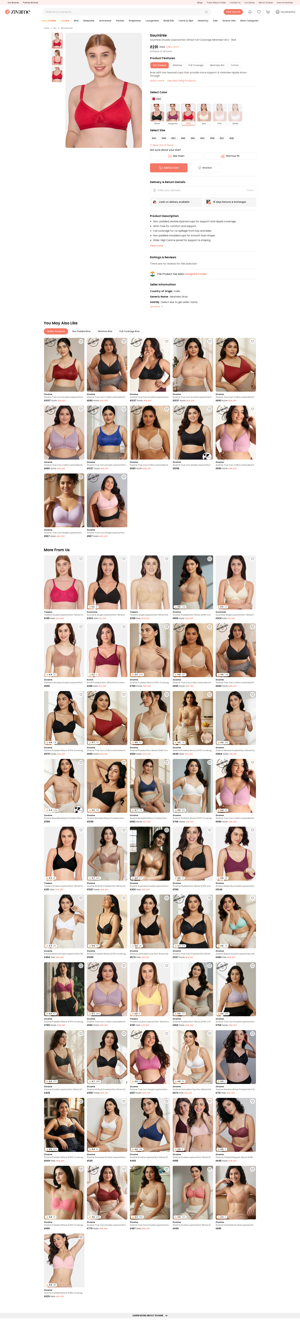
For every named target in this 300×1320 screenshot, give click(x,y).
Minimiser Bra (67, 28)
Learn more (157, 80)
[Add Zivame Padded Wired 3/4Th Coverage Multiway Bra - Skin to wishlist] (209, 694)
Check (250, 190)
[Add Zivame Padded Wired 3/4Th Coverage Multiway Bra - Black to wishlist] (80, 1101)
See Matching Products (181, 80)
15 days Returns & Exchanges (229, 201)
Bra (54, 28)
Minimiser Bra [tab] (217, 65)
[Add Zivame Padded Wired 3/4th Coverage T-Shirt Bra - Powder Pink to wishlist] (80, 1236)
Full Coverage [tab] (196, 65)
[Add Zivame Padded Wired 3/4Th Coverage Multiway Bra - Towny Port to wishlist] (209, 1236)
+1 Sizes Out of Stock (161, 145)
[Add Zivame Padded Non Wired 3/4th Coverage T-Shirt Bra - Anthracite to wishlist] (209, 965)
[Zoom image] (103, 90)
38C (193, 138)
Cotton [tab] (235, 65)
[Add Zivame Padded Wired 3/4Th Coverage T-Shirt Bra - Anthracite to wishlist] (80, 694)
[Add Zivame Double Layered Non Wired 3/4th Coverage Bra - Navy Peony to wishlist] (166, 1101)
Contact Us (235, 2)
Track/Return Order (216, 2)
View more (156, 245)
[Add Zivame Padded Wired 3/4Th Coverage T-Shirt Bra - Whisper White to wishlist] (209, 762)
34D (164, 138)
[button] (206, 11)
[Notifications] (250, 12)
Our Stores (249, 2)
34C (154, 138)
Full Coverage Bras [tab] (130, 331)
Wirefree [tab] (177, 65)
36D (183, 138)
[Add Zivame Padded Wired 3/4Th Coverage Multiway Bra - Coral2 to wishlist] (80, 1169)
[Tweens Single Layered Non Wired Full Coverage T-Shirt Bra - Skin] (150, 582)
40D (212, 138)
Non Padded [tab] (159, 65)
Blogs (200, 2)
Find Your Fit (232, 156)
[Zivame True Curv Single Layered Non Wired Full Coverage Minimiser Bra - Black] (193, 433)
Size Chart (178, 156)
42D (231, 138)
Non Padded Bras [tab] (81, 331)
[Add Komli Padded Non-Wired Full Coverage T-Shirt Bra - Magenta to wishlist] (123, 626)
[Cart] (268, 12)
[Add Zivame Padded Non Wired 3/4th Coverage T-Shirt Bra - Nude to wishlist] (209, 558)
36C (173, 138)
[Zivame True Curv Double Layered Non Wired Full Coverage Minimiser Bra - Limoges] (107, 433)
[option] (57, 40)
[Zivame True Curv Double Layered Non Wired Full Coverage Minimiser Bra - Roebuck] (193, 365)
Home (46, 28)
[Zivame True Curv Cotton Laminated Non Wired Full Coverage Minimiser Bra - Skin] (150, 433)
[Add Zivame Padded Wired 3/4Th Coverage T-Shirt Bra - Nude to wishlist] (166, 626)
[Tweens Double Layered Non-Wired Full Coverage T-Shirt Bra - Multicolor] (64, 582)
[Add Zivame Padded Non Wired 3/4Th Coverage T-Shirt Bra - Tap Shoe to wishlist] (209, 830)
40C (202, 138)
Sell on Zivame (266, 2)
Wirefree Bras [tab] (105, 331)
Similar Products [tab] (56, 331)
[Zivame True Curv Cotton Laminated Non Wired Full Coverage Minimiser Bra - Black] (107, 365)
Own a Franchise (285, 2)
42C (222, 138)
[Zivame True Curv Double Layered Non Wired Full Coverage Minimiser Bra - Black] (150, 365)
